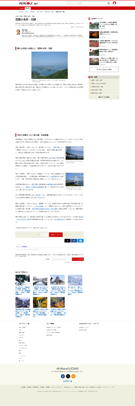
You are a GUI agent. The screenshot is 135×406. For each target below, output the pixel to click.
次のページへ (55, 234)
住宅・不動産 (22, 327)
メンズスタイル (23, 348)
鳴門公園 (34, 184)
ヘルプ (112, 387)
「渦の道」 (38, 195)
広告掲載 (42, 387)
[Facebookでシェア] (74, 240)
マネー (20, 330)
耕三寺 (60, 219)
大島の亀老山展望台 (38, 209)
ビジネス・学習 (23, 345)
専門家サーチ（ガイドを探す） (54, 327)
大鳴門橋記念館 (51, 184)
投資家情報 (35, 387)
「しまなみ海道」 (39, 206)
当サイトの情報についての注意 (93, 387)
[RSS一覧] (73, 376)
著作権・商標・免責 (79, 387)
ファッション (22, 355)
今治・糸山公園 (51, 209)
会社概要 (23, 387)
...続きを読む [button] (80, 36)
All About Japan (83, 330)
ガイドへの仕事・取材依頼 (53, 332)
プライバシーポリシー (57, 387)
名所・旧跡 (39, 11)
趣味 (20, 353)
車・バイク (21, 361)
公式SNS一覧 (67, 381)
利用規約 (48, 387)
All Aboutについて (68, 387)
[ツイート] (67, 240)
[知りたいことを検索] (109, 3)
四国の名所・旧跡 (49, 11)
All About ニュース (83, 327)
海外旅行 (22, 8)
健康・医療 (21, 332)
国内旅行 (28, 8)
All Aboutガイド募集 (51, 330)
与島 (53, 158)
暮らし (20, 340)
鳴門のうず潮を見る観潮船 (34, 187)
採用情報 (29, 387)
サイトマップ (106, 387)
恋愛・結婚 (21, 342)
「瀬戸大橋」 (56, 147)
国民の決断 (49, 335)
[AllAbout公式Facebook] (63, 376)
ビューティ (21, 335)
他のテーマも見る (104, 97)
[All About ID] (114, 3)
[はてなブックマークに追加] (81, 240)
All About (21, 11)
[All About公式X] (68, 376)
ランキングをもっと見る (104, 69)
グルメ (20, 358)
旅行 (36, 3)
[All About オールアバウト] (26, 3)
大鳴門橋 (54, 176)
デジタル (21, 337)
